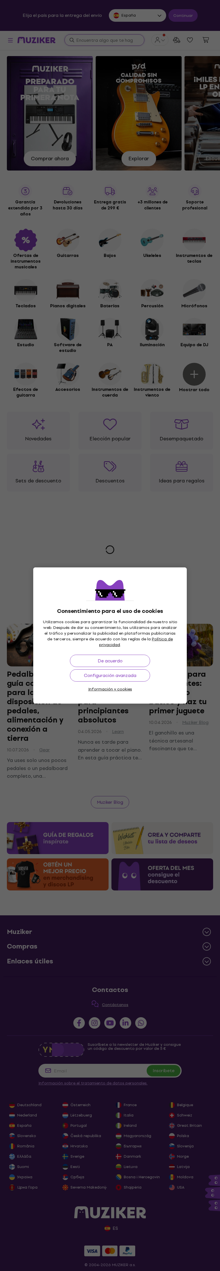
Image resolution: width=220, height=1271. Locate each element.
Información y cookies (110, 689)
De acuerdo (110, 660)
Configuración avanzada (110, 675)
